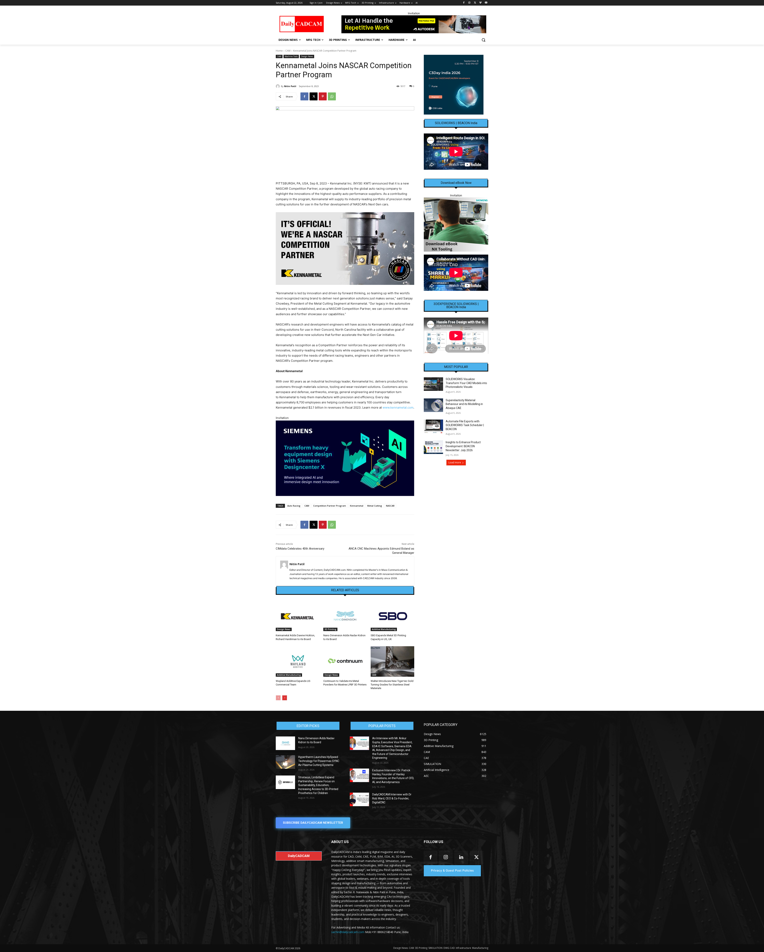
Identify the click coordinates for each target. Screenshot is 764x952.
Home (279, 50)
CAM (287, 50)
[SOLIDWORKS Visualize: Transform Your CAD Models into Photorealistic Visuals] (433, 384)
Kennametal (356, 505)
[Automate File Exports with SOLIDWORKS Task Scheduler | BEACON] (433, 426)
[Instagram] (469, 3)
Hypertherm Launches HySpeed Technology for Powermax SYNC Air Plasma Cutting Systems (318, 760)
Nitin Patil (290, 86)
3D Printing (330, 629)
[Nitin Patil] (278, 86)
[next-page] (284, 697)
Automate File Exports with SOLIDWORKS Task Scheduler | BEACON (465, 425)
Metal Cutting (374, 505)
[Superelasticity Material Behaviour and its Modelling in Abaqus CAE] (433, 405)
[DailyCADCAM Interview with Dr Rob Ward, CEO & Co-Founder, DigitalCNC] (359, 799)
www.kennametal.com (398, 407)
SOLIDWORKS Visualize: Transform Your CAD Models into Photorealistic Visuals (466, 382)
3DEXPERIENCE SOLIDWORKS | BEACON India (456, 305)
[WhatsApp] (332, 96)
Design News (307, 56)
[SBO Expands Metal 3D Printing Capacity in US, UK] (392, 616)
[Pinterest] (323, 96)
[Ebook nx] (456, 224)
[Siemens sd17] (345, 458)
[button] (483, 40)
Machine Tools (291, 56)
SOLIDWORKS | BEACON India (456, 123)
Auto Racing (293, 505)
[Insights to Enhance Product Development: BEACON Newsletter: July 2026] (433, 447)
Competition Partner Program (329, 505)
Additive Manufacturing (384, 629)
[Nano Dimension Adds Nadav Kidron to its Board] (345, 616)
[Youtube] (486, 3)
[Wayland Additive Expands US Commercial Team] (297, 661)
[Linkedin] (461, 857)
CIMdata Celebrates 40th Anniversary (300, 548)
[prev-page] (278, 697)
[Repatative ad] (413, 24)
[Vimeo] (480, 3)
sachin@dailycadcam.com (347, 932)
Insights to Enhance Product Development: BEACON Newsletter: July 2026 (463, 446)
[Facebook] (464, 3)
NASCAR (390, 505)
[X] (475, 3)
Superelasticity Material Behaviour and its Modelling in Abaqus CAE (464, 404)
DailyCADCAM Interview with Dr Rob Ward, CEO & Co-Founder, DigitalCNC (391, 798)
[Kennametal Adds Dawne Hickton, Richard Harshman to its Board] (297, 616)
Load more (454, 462)
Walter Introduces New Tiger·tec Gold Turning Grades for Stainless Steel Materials (392, 684)
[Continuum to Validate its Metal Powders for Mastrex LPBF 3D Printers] (345, 661)
